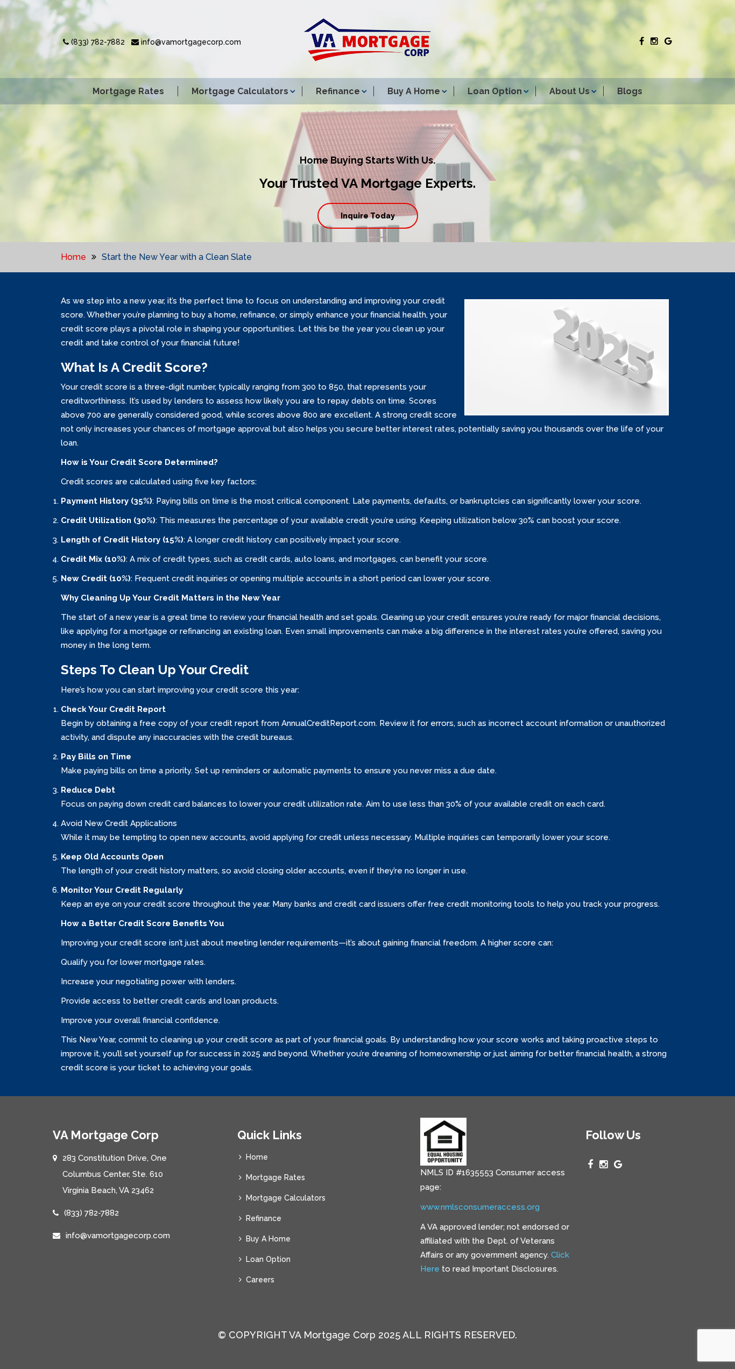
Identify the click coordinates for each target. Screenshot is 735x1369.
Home (73, 257)
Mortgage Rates (128, 91)
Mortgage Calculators (240, 91)
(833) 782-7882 (97, 42)
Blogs (629, 91)
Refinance (338, 91)
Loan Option (495, 91)
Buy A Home (413, 91)
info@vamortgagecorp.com (190, 42)
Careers (260, 1279)
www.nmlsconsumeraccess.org (480, 1207)
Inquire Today (368, 215)
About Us (569, 91)
